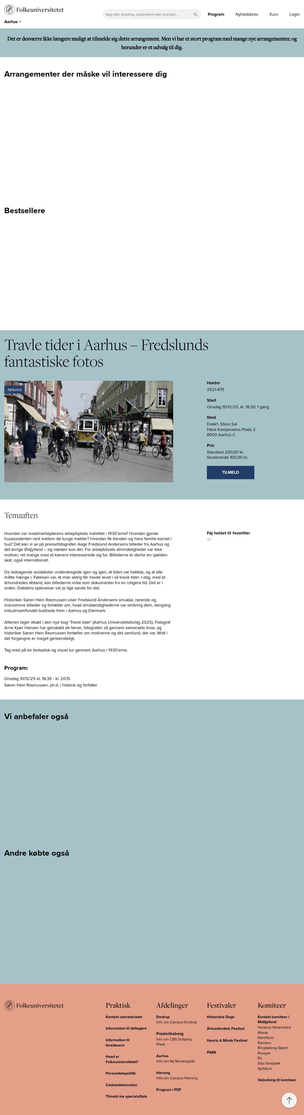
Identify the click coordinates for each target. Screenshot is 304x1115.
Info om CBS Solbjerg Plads (174, 1041)
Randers (264, 1042)
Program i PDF (168, 1089)
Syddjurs (265, 1068)
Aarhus (162, 1056)
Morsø (263, 1032)
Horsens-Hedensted (274, 1027)
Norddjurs (266, 1037)
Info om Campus (170, 1077)
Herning (163, 1073)
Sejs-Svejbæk (269, 1063)
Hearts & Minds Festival (227, 1040)
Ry (260, 1058)
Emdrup (163, 1017)
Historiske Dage (220, 1017)
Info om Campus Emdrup (176, 1022)
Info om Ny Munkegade (175, 1061)
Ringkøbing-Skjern (273, 1047)
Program (216, 14)
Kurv (274, 14)
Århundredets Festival (226, 1028)
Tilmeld (230, 472)
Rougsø (264, 1053)
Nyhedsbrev (247, 14)
